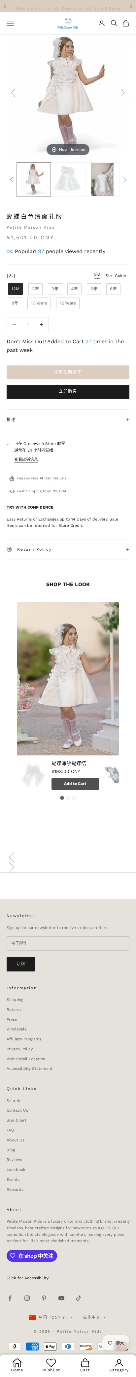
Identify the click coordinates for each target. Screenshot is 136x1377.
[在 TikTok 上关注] (78, 1298)
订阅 (20, 964)
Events (13, 1179)
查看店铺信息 (26, 459)
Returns (14, 1009)
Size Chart (16, 1120)
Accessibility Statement (29, 1068)
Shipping (15, 999)
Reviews (14, 1159)
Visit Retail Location (26, 1059)
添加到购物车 (68, 372)
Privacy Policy (20, 1049)
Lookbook (16, 1169)
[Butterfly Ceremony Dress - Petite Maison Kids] (68, 179)
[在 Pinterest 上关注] (44, 1298)
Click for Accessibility (28, 1278)
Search (13, 1100)
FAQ (10, 1130)
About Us (15, 1140)
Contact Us (17, 1110)
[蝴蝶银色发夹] (118, 776)
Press (12, 1019)
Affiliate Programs (24, 1039)
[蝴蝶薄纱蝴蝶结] (33, 776)
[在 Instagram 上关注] (27, 1298)
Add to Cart (75, 783)
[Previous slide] (13, 92)
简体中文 (91, 1317)
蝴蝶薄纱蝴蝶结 (68, 763)
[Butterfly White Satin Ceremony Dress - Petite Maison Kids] (34, 179)
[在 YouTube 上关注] (61, 1298)
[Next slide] (122, 92)
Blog (11, 1150)
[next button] (124, 180)
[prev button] (12, 180)
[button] (68, 857)
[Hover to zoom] (68, 95)
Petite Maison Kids (31, 227)
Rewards (15, 1189)
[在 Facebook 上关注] (10, 1298)
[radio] (15, 289)
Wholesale (17, 1029)
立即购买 (68, 391)
